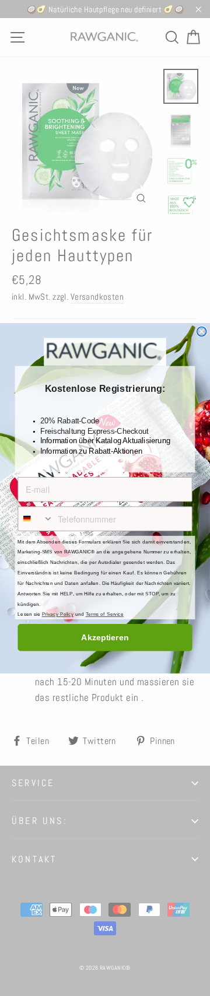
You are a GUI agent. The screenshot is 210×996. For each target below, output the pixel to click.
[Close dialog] (201, 331)
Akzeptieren (105, 637)
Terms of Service (105, 614)
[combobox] (35, 519)
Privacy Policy (58, 614)
